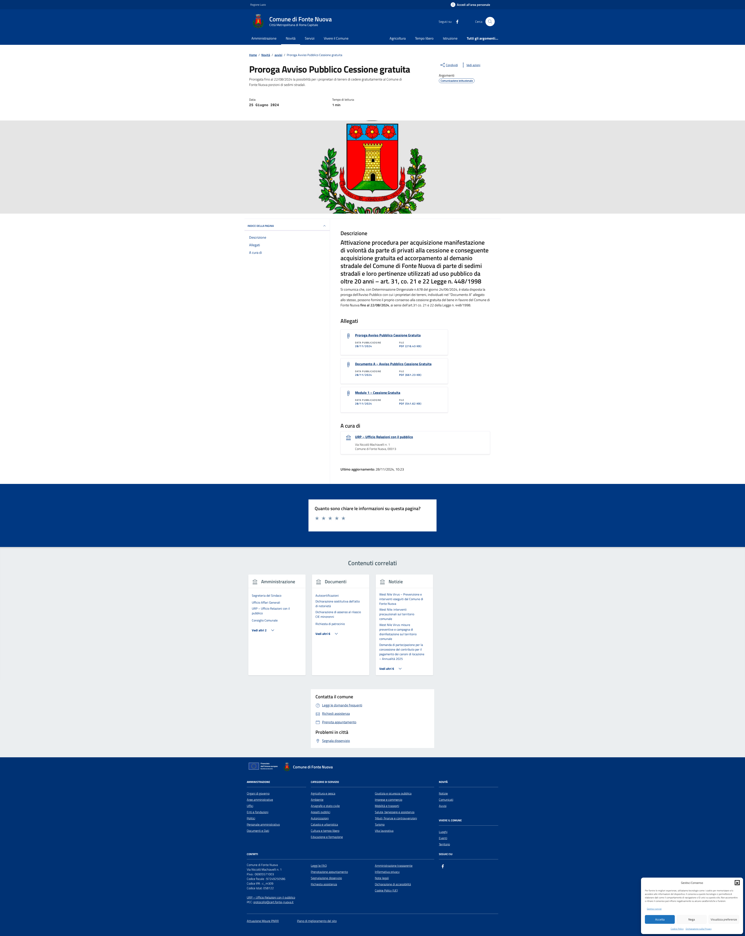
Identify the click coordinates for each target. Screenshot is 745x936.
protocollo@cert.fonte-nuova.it (273, 902)
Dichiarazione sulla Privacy (699, 929)
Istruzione (450, 38)
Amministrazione (263, 38)
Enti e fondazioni (257, 812)
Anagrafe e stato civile (325, 805)
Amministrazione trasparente (393, 865)
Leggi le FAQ (319, 865)
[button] (737, 883)
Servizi (309, 38)
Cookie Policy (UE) (386, 890)
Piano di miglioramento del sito (317, 921)
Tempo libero (424, 38)
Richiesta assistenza (324, 884)
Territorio (444, 844)
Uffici (250, 805)
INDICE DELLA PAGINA (261, 226)
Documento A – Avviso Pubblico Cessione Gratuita (393, 364)
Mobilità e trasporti (387, 805)
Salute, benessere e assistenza (394, 812)
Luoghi (443, 831)
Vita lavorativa (384, 830)
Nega (691, 919)
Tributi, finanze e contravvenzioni (396, 818)
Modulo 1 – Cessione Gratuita (377, 392)
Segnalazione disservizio (326, 878)
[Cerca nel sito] (490, 21)
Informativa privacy (387, 871)
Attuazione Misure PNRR (263, 921)
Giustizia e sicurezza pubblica (393, 793)
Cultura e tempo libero (325, 830)
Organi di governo (258, 793)
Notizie (443, 793)
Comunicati (446, 799)
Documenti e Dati (258, 830)
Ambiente (317, 799)
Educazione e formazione (327, 837)
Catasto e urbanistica (324, 824)
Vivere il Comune (336, 38)
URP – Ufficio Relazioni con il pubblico (384, 436)
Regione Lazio (258, 5)
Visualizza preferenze (724, 919)
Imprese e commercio (388, 799)
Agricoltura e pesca (323, 793)
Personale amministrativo (263, 824)
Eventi (443, 838)
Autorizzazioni (320, 818)
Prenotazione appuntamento (329, 871)
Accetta (660, 919)
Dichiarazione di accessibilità (393, 884)
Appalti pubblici (320, 812)
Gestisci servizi (654, 909)
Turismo (380, 824)
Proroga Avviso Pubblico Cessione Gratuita (388, 335)
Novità (290, 38)
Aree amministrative (260, 799)
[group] (277, 627)
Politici (251, 818)
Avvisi (442, 805)
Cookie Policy (677, 929)
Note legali (382, 878)
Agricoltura (398, 38)
